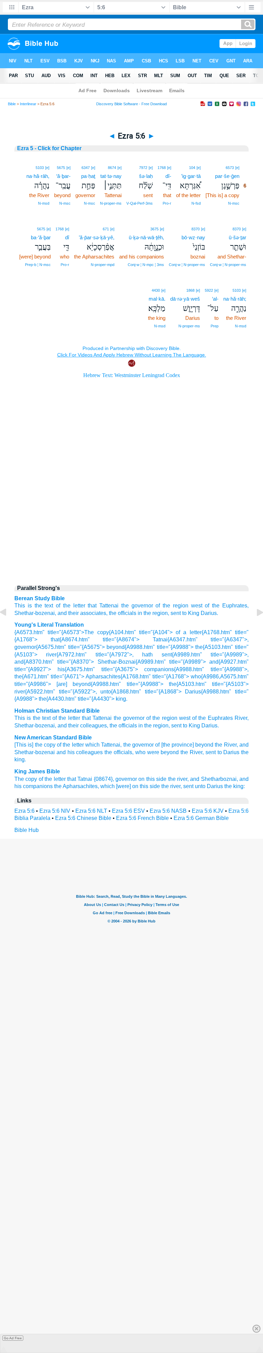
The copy (25, 779)
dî (67, 237)
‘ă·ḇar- (63, 176)
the (113, 725)
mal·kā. (157, 299)
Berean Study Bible (39, 598)
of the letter (70, 605)
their (73, 725)
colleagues (93, 725)
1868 (190, 290)
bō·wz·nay (193, 237)
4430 (156, 290)
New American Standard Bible (53, 737)
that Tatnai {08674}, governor (102, 779)
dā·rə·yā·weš (185, 299)
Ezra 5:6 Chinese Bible (83, 818)
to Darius (228, 752)
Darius (209, 725)
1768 (162, 168)
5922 (209, 290)
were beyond (163, 752)
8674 (112, 168)
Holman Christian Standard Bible (57, 711)
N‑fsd (196, 203)
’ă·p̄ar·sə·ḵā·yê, (96, 237)
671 (106, 229)
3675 (154, 229)
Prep (214, 326)
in (140, 725)
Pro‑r (167, 203)
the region (156, 725)
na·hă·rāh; (234, 299)
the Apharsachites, (76, 786)
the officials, (119, 752)
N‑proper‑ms (111, 203)
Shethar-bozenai (34, 725)
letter (74, 718)
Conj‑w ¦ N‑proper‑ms (228, 265)
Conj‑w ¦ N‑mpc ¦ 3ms (146, 265)
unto (200, 786)
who (140, 752)
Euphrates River (227, 718)
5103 (40, 168)
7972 (143, 168)
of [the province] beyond (184, 745)
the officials (122, 613)
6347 (86, 168)
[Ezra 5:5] (8, 628)
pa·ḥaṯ (88, 176)
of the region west (178, 605)
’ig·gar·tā (191, 176)
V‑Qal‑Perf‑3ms (139, 203)
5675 (61, 168)
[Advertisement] (131, 521)
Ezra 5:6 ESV (128, 811)
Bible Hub (26, 830)
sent (176, 613)
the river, (178, 779)
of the (59, 718)
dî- (168, 176)
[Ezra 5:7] (254, 628)
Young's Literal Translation (49, 625)
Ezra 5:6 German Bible (201, 818)
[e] (237, 168)
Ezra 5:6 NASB (168, 811)
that (92, 605)
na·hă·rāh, (37, 176)
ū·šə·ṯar (237, 237)
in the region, (153, 613)
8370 (237, 229)
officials (127, 725)
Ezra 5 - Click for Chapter (49, 148)
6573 (230, 168)
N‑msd (43, 203)
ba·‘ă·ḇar (41, 237)
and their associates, (83, 613)
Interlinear (28, 104)
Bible (12, 104)
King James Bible (37, 771)
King (193, 613)
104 (192, 168)
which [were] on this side (130, 786)
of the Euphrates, (227, 605)
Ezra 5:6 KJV (208, 811)
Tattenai (108, 605)
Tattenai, (111, 745)
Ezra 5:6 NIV (54, 811)
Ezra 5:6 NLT (91, 811)
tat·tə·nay (111, 176)
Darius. (209, 613)
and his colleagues (80, 752)
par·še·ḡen (227, 176)
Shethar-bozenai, (35, 613)
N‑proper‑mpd (102, 265)
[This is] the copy (34, 745)
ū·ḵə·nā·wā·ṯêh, (146, 237)
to (184, 613)
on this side (152, 779)
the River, (226, 745)
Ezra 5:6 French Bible (142, 818)
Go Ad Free (13, 1338)
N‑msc (233, 203)
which (92, 745)
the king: (234, 786)
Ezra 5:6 (24, 811)
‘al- (215, 299)
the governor (137, 605)
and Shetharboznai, (214, 779)
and (62, 725)
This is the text (33, 605)
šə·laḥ (146, 176)
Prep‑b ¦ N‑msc (38, 265)
